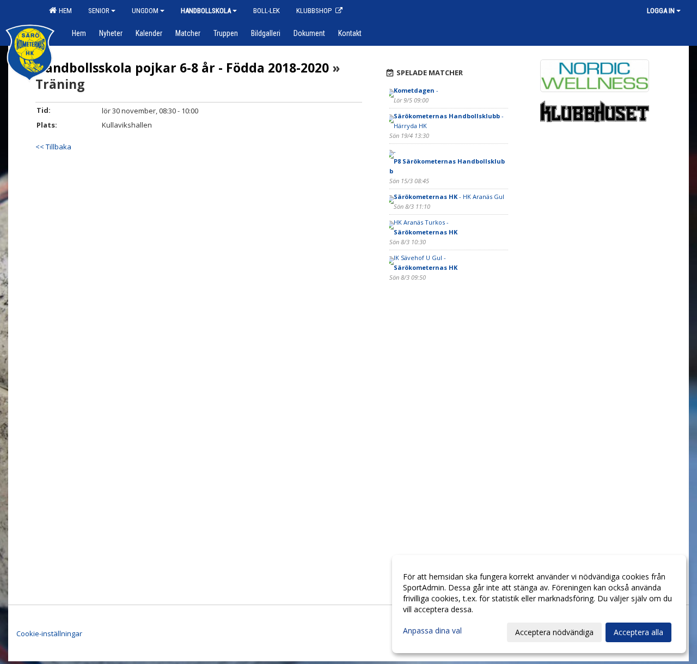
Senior (98, 11)
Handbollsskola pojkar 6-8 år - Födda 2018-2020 (182, 67)
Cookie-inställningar (49, 633)
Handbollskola (206, 11)
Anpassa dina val (432, 631)
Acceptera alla (638, 632)
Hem (64, 11)
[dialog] (539, 604)
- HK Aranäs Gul (449, 196)
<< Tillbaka (53, 147)
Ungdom (145, 11)
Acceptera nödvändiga (554, 632)
